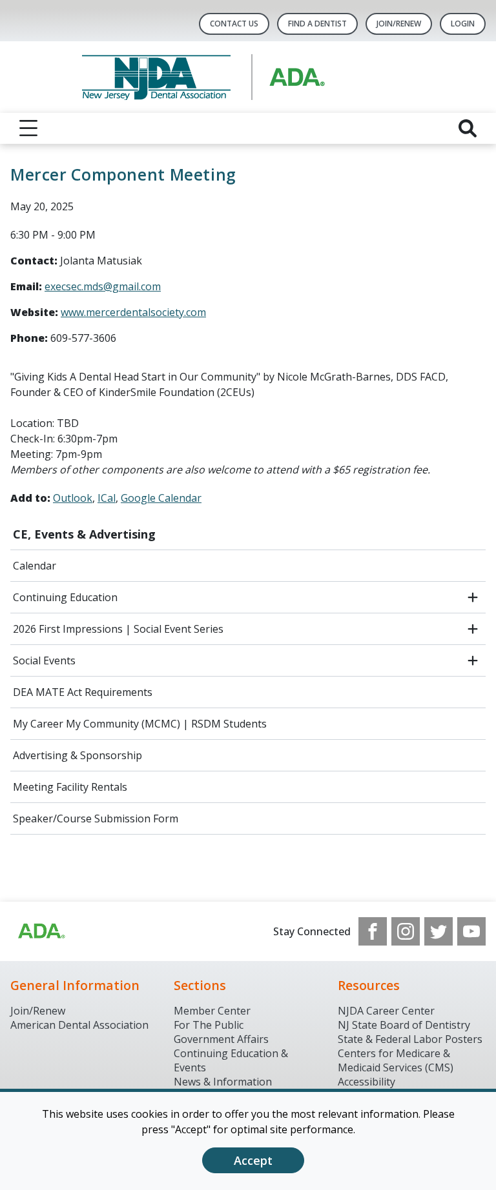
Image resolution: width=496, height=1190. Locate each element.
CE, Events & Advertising (84, 534)
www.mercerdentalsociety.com (133, 312)
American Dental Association (79, 1025)
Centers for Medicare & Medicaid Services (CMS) (395, 1060)
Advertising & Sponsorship (77, 755)
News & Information (223, 1082)
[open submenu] (472, 597)
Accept (253, 1160)
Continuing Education (65, 597)
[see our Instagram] (405, 931)
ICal (107, 498)
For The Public (208, 1025)
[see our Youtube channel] (471, 931)
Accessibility (366, 1082)
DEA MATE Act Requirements (82, 692)
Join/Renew (399, 23)
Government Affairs (221, 1039)
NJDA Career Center (386, 1011)
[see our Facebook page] (372, 931)
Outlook (72, 498)
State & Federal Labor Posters (410, 1039)
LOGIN (463, 23)
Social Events (44, 660)
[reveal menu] (28, 128)
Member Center (212, 1011)
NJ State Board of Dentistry (404, 1025)
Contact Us (234, 23)
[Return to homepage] (248, 77)
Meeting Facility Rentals (70, 787)
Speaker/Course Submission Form (95, 818)
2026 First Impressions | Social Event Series (118, 629)
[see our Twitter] (438, 931)
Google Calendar (161, 498)
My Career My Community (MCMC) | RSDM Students (140, 724)
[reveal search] (468, 128)
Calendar (34, 566)
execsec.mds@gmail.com (103, 286)
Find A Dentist (317, 23)
